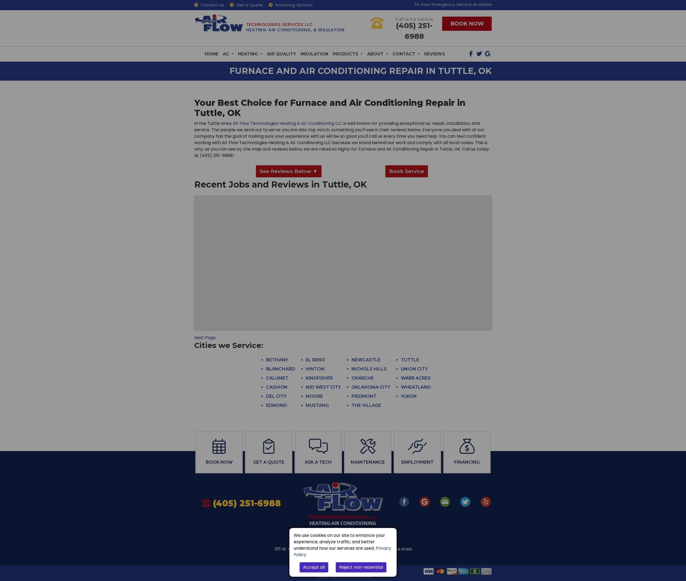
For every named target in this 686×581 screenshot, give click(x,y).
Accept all (314, 567)
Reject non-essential (361, 567)
